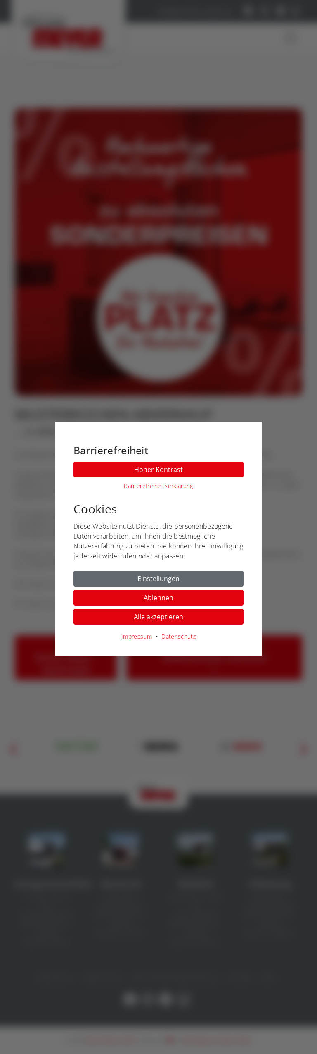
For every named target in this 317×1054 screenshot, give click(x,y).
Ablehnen (158, 597)
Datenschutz (178, 636)
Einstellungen (158, 578)
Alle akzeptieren (158, 616)
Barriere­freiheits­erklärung (158, 486)
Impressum (136, 636)
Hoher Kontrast (158, 469)
